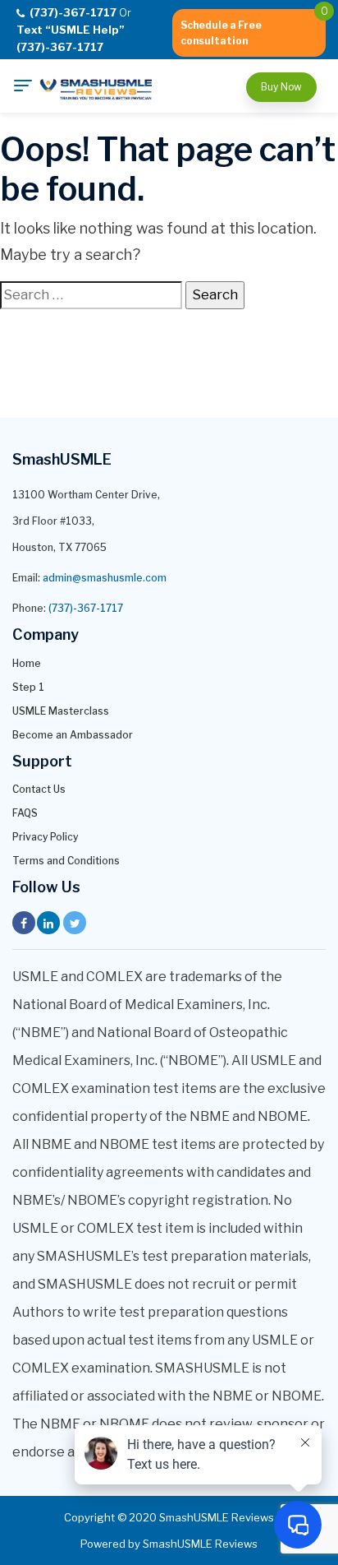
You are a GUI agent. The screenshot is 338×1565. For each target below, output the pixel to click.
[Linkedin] (48, 922)
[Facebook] (23, 922)
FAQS (25, 813)
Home (26, 663)
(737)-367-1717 (85, 608)
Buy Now (281, 87)
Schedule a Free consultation (221, 33)
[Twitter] (74, 922)
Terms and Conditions (66, 860)
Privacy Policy (45, 837)
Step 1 (28, 687)
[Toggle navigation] (23, 85)
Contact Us (39, 789)
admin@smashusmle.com (105, 578)
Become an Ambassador (72, 735)
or (73, 29)
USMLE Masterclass (60, 711)
